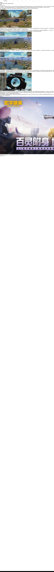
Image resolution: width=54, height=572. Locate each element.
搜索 (42, 1)
